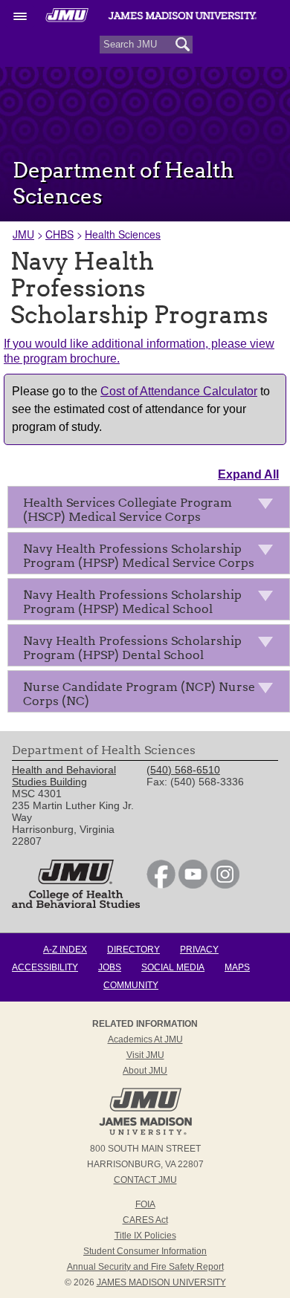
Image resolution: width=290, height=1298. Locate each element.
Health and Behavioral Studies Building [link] (64, 776)
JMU (23, 234)
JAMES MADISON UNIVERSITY (161, 1282)
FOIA (145, 1204)
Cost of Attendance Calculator (178, 391)
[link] (160, 885)
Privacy (199, 949)
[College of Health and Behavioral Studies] (76, 904)
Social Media (172, 967)
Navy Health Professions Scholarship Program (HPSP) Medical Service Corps (138, 556)
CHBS (59, 234)
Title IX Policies (145, 1235)
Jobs (109, 967)
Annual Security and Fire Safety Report (145, 1267)
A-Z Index (65, 949)
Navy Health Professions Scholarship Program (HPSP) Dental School (132, 648)
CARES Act (145, 1220)
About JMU (145, 1070)
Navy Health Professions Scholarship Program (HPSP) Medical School (132, 602)
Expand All (248, 474)
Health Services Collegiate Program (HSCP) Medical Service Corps (127, 510)
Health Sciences (123, 234)
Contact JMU (145, 1180)
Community (130, 985)
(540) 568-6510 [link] (183, 770)
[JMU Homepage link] (145, 1133)
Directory (133, 949)
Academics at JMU (145, 1039)
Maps (237, 967)
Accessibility (45, 967)
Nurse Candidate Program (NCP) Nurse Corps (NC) (139, 694)
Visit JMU (145, 1055)
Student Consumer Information (145, 1251)
